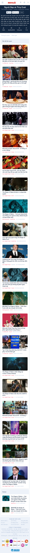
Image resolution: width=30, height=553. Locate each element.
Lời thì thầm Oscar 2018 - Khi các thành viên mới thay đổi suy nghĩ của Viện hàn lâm (14, 171)
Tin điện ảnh (5, 63)
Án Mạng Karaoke (15, 522)
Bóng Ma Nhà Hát (25, 520)
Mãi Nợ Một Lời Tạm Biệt (5, 520)
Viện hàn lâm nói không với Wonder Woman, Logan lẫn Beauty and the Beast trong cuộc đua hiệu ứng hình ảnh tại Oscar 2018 (15, 437)
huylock (11, 353)
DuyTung (11, 63)
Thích (9, 12)
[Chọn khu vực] (20, 3)
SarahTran (12, 219)
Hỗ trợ (20, 535)
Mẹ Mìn (23, 524)
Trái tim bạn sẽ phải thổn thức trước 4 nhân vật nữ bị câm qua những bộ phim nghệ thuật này (14, 284)
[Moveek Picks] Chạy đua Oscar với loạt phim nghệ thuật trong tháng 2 (13, 329)
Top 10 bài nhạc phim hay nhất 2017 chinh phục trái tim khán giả (14, 350)
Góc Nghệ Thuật (6, 130)
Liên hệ (24, 535)
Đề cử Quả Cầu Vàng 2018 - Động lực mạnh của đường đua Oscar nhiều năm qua (14, 460)
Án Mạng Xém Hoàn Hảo (25, 522)
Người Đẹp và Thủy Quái (15, 7)
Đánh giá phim (5, 219)
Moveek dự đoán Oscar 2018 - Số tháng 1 (14, 415)
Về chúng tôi (4, 535)
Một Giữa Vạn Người (5, 524)
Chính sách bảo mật (13, 535)
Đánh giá (16, 12)
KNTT (12, 195)
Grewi (12, 152)
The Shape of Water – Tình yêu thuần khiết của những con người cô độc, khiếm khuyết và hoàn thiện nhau (14, 215)
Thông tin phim (5, 35)
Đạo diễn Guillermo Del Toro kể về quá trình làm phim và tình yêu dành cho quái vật (14, 60)
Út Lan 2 (3, 522)
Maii (12, 397)
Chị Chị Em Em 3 (15, 524)
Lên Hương (13, 520)
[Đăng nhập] (28, 2)
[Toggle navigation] (2, 2)
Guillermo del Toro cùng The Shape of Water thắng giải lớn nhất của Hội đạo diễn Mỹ (14, 261)
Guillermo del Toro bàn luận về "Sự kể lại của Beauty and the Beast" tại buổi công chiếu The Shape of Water (14, 482)
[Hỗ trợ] (24, 2)
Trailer (21, 12)
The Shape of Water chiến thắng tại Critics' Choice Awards (12, 372)
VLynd (10, 86)
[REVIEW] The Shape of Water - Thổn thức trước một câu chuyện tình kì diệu (14, 307)
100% (3, 30)
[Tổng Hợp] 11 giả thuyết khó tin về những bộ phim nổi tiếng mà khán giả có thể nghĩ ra (14, 83)
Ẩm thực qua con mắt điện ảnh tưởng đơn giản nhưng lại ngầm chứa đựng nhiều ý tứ (14, 105)
